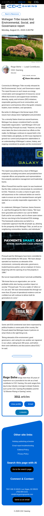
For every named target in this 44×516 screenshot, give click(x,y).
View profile (16, 404)
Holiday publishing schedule (23, 441)
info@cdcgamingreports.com (22, 494)
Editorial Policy (23, 450)
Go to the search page (22, 469)
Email (30, 404)
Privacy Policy (23, 454)
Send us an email (22, 500)
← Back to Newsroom (11, 14)
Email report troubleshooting (23, 446)
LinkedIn (23, 412)
